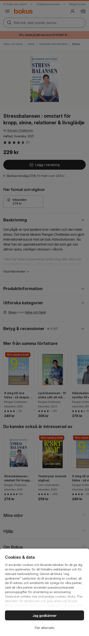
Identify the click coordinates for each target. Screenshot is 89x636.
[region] (44, 592)
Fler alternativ (45, 628)
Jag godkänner (44, 616)
